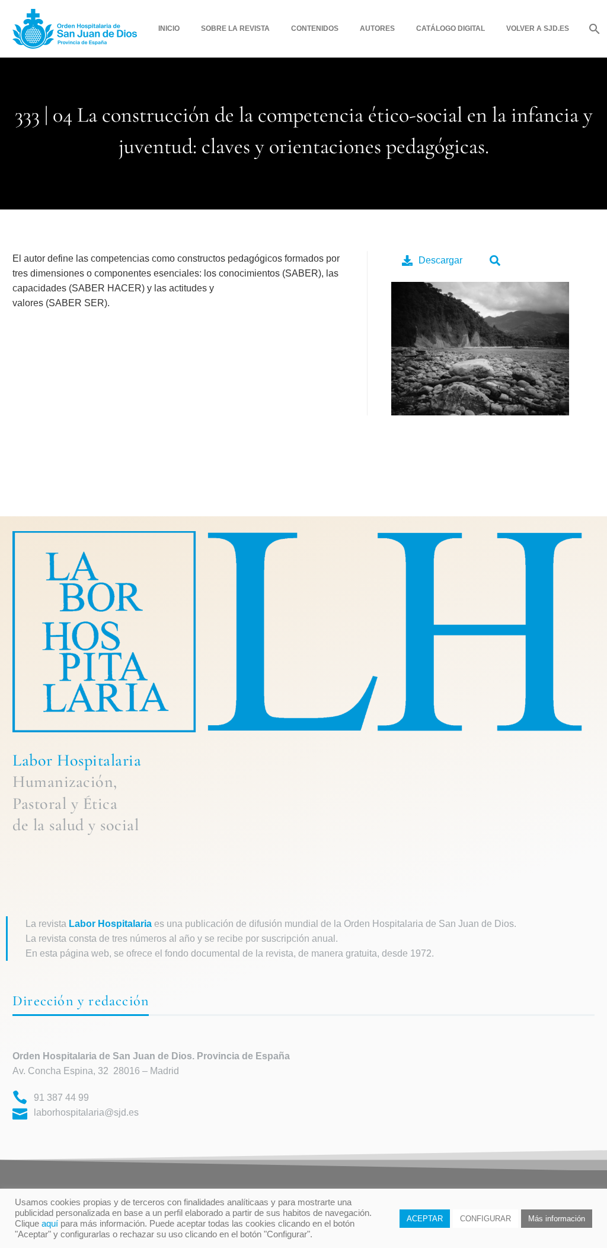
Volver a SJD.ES (537, 28)
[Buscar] (593, 28)
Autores (377, 28)
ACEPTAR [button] (425, 1218)
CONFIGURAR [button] (485, 1218)
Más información (556, 1218)
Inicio (169, 28)
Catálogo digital (450, 28)
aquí (49, 1223)
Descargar (440, 260)
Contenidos (314, 28)
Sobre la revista (235, 28)
